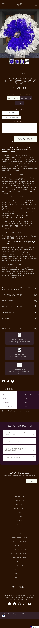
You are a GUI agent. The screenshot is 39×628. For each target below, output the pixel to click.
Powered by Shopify (28, 614)
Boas (19, 512)
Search (19, 525)
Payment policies (19, 545)
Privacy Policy (19, 573)
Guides (19, 517)
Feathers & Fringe (19, 508)
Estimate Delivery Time (19, 537)
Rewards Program (19, 557)
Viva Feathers (19, 74)
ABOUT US (20, 561)
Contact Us (19, 565)
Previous (2, 33)
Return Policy (19, 569)
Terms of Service (19, 577)
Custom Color (19, 500)
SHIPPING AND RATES (19, 541)
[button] (3, 4)
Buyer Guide (19, 533)
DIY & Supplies (19, 504)
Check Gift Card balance (19, 553)
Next (37, 33)
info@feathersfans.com (19, 591)
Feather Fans (19, 496)
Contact (19, 521)
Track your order (19, 549)
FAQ (19, 529)
